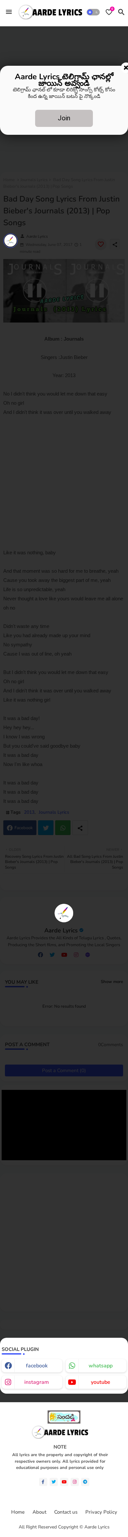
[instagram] (75, 1482)
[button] (93, 12)
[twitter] (54, 1482)
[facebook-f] (43, 1482)
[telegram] (85, 1482)
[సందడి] (64, 1422)
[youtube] (64, 1482)
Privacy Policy (101, 1512)
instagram (36, 1382)
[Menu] (9, 11)
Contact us (65, 1512)
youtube (100, 1382)
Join (64, 118)
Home (18, 1512)
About (39, 1512)
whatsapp (101, 1365)
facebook (37, 1365)
